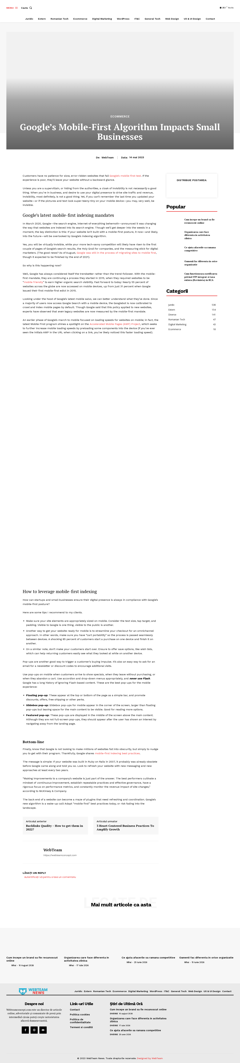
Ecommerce (120, 116)
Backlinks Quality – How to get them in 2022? (54, 827)
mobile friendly (33, 282)
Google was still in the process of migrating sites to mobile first (116, 252)
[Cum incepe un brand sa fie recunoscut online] (174, 221)
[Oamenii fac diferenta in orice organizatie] (174, 263)
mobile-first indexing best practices (117, 753)
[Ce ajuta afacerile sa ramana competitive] (174, 249)
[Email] (196, 188)
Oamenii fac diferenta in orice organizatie (206, 957)
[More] (218, 188)
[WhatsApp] (188, 188)
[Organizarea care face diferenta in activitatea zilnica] (174, 235)
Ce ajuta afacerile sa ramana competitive (148, 957)
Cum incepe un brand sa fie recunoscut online (199, 221)
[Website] (34, 1030)
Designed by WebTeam (150, 1058)
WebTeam (108, 157)
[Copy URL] (211, 188)
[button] (27, 7)
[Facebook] (173, 188)
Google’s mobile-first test (125, 175)
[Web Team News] (33, 991)
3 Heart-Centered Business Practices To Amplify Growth (125, 827)
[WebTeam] (30, 852)
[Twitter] (181, 188)
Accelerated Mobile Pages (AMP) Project (115, 324)
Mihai (13, 965)
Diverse (114, 1013)
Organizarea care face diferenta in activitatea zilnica (197, 235)
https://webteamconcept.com (59, 855)
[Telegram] (203, 188)
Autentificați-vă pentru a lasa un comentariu (50, 877)
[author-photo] (8, 965)
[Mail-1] (43, 1030)
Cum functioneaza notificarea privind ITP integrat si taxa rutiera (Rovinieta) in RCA (200, 277)
